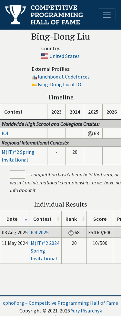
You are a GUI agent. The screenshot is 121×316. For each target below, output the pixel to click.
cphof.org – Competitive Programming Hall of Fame (60, 303)
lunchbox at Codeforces (64, 76)
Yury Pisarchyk (86, 310)
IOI (5, 133)
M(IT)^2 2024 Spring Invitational (45, 251)
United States (64, 56)
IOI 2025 (40, 232)
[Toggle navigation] (107, 14)
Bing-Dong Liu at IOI (60, 84)
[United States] (44, 56)
